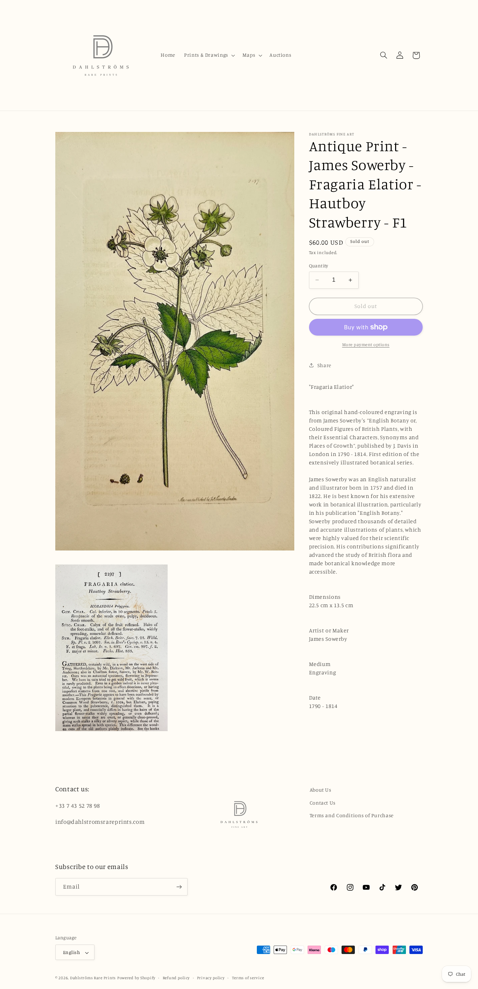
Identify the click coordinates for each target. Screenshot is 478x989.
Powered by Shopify (136, 978)
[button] (209, 55)
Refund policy (176, 978)
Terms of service (248, 978)
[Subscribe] (179, 887)
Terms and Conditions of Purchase (352, 815)
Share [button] (324, 365)
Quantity (318, 265)
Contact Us (323, 802)
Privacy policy (211, 978)
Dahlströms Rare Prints (93, 978)
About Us (320, 790)
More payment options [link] (366, 344)
